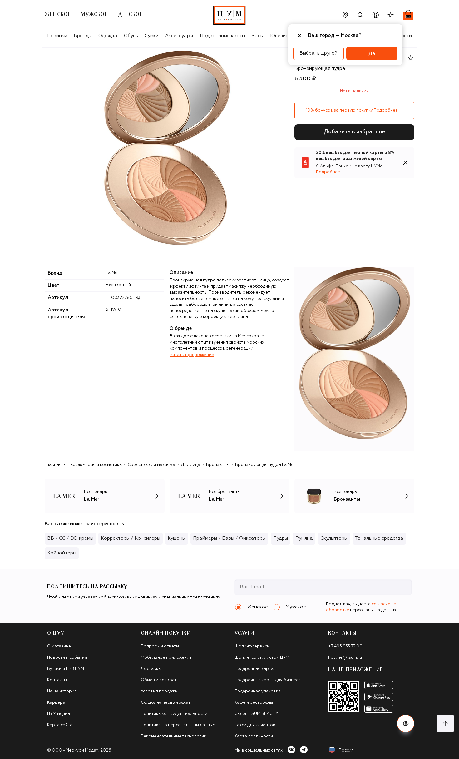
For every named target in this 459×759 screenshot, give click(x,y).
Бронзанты (217, 465)
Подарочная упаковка (257, 691)
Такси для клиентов (254, 725)
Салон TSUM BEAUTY (256, 714)
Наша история (62, 691)
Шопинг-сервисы (252, 646)
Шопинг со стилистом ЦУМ (261, 658)
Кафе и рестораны (253, 703)
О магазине (59, 646)
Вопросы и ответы (160, 646)
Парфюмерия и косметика (94, 465)
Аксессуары (179, 35)
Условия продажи (159, 691)
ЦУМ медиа (58, 714)
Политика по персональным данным (178, 725)
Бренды (83, 35)
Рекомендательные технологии (173, 736)
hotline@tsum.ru (345, 658)
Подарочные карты (222, 35)
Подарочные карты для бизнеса (267, 680)
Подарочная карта (254, 669)
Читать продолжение (192, 355)
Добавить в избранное (354, 132)
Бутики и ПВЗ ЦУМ (65, 669)
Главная (53, 465)
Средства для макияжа (151, 465)
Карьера (56, 703)
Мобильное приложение (166, 658)
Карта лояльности (253, 736)
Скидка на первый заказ (165, 703)
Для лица (190, 465)
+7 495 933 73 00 (345, 646)
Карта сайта (59, 725)
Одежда (107, 35)
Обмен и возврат (159, 680)
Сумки (152, 35)
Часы (258, 35)
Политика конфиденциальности (174, 714)
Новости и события (67, 658)
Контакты (57, 680)
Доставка (151, 669)
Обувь (131, 35)
